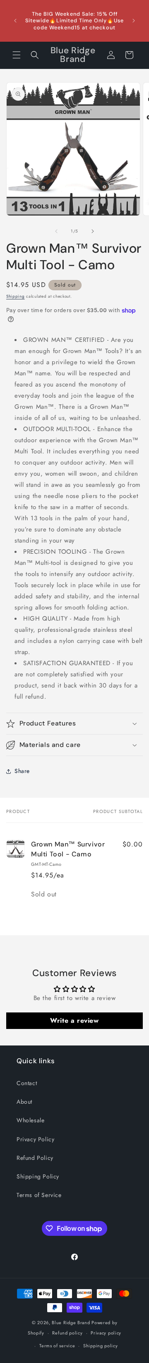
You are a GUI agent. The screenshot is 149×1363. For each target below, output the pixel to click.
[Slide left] (56, 231)
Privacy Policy (35, 1139)
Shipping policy (100, 1345)
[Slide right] (93, 231)
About (24, 1102)
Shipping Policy (38, 1176)
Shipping (15, 296)
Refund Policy (35, 1158)
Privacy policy (106, 1333)
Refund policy (67, 1333)
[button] (16, 55)
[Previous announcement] (15, 21)
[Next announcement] (134, 21)
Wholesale (30, 1120)
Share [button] (22, 771)
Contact (27, 1083)
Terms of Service (39, 1195)
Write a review (74, 1020)
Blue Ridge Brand (71, 1322)
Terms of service (57, 1345)
